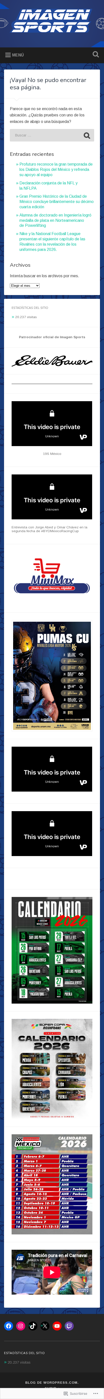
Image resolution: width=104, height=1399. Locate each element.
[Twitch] (69, 1326)
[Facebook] (8, 1326)
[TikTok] (32, 1326)
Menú (18, 55)
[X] (44, 1326)
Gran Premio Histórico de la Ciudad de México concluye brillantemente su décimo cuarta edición (56, 201)
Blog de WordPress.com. (52, 1382)
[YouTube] (57, 1326)
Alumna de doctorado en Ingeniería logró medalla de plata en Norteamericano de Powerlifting (55, 220)
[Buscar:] (52, 135)
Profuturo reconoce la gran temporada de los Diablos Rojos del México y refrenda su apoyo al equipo (56, 169)
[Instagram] (20, 1326)
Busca (95, 54)
